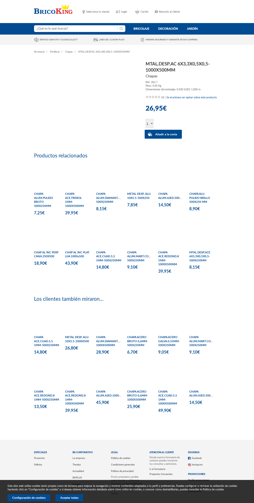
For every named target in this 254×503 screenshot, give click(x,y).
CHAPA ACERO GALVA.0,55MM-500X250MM (169, 341)
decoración (168, 28)
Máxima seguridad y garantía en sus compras (171, 40)
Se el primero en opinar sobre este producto (191, 97)
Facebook (197, 458)
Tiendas (77, 465)
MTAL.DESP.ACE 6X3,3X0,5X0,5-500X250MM (199, 256)
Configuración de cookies (29, 497)
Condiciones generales (123, 465)
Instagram (197, 465)
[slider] (153, 96)
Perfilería (55, 52)
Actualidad (78, 471)
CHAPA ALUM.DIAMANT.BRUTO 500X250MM (112, 198)
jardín (192, 28)
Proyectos (39, 458)
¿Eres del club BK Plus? (112, 40)
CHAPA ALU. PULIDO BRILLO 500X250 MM (199, 198)
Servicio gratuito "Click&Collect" (59, 40)
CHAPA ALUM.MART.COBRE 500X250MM (140, 256)
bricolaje (141, 28)
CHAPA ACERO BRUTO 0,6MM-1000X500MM (137, 395)
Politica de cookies (213, 489)
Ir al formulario (157, 469)
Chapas (69, 52)
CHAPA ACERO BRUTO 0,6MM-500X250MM (137, 341)
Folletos (38, 465)
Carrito (144, 12)
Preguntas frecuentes (161, 474)
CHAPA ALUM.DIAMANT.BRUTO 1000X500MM (112, 341)
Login (124, 12)
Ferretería (39, 52)
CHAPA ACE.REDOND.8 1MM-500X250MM (46, 395)
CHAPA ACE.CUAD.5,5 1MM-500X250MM (108, 256)
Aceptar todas (69, 497)
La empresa (79, 458)
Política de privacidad (122, 471)
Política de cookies (121, 458)
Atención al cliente (169, 12)
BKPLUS (77, 478)
